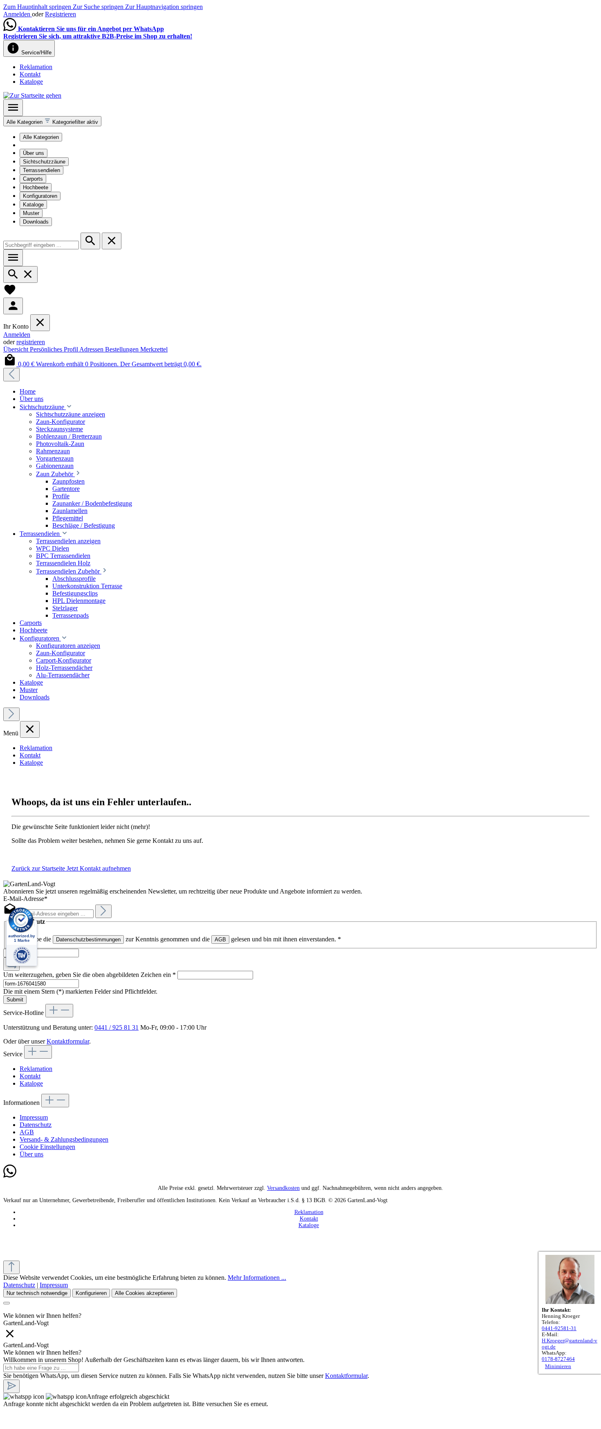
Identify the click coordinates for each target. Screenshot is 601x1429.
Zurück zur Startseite (39, 868)
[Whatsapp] (9, 1176)
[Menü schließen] (40, 322)
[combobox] (41, 245)
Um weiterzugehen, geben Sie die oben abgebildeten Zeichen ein (89, 974)
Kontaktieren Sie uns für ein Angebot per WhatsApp (91, 28)
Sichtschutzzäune (44, 162)
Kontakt (30, 74)
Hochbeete (35, 187)
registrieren (30, 341)
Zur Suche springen (99, 6)
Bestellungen (122, 349)
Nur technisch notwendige (37, 1293)
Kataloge (31, 81)
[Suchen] (90, 241)
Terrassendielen (41, 170)
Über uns (33, 153)
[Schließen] (6, 1303)
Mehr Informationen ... (257, 1277)
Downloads (36, 222)
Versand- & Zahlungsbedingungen (64, 1139)
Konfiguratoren (40, 196)
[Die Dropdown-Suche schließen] (111, 241)
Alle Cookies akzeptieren (144, 1293)
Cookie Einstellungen (47, 1146)
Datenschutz (36, 1124)
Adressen (92, 349)
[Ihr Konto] (13, 306)
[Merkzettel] (9, 293)
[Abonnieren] (103, 911)
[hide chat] (9, 1337)
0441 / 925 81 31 (116, 1027)
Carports (33, 179)
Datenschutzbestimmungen (88, 939)
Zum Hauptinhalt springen (38, 6)
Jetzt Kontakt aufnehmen (99, 868)
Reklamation (36, 66)
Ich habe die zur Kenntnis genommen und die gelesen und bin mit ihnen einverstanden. (180, 939)
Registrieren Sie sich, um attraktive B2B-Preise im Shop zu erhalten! (97, 36)
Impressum (34, 1117)
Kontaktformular (68, 1041)
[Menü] (13, 107)
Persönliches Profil (54, 349)
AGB (220, 939)
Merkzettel (154, 349)
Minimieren (558, 1366)
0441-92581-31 (559, 1328)
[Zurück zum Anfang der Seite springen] (11, 1267)
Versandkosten (283, 1188)
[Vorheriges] (11, 374)
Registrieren (60, 14)
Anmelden (17, 14)
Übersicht (16, 349)
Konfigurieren (91, 1293)
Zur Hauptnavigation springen (164, 6)
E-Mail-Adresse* (25, 898)
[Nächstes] (11, 714)
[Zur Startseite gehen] (32, 95)
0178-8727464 (558, 1359)
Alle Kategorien (41, 137)
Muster (31, 213)
